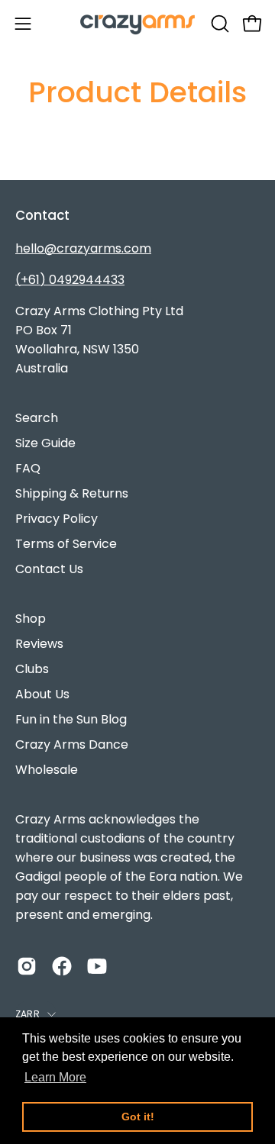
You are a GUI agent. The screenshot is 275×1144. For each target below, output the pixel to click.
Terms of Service (66, 544)
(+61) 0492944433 (70, 279)
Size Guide (45, 443)
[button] (218, 23)
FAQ (27, 468)
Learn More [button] (55, 1077)
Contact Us (49, 569)
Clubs (32, 669)
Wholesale (46, 769)
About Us (42, 694)
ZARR (27, 1013)
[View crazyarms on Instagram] (26, 966)
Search (36, 418)
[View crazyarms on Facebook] (61, 966)
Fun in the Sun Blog (71, 719)
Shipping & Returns (71, 493)
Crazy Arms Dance (71, 744)
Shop (30, 618)
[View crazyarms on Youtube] (97, 966)
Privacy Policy (56, 518)
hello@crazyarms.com (83, 248)
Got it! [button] (137, 1116)
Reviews (39, 644)
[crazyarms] (137, 23)
